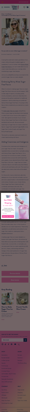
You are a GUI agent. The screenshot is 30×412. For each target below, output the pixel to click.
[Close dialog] (28, 194)
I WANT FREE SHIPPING (8, 216)
